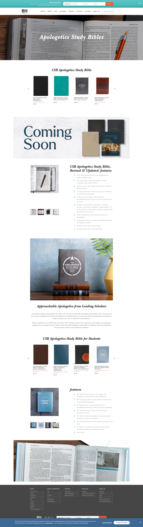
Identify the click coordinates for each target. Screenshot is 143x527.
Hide (139, 3)
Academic (62, 11)
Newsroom (101, 493)
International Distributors (87, 495)
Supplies (79, 11)
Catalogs (84, 491)
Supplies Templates (69, 495)
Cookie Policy (49, 523)
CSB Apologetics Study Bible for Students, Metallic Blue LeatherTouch (61, 368)
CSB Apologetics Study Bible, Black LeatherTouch (40, 99)
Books (43, 11)
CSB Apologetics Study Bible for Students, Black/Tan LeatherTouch (81, 368)
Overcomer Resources (35, 509)
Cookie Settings (107, 522)
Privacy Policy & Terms (104, 499)
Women (31, 493)
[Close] (140, 522)
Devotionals (33, 497)
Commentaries (50, 499)
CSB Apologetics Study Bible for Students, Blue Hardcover (102, 368)
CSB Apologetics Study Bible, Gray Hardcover (81, 98)
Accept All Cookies (121, 522)
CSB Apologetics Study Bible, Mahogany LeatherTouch (102, 99)
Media (100, 495)
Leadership (32, 495)
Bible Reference (51, 501)
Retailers (85, 488)
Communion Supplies (69, 493)
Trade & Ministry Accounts (88, 493)
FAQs (100, 497)
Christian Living (33, 491)
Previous (28, 88)
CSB (48, 491)
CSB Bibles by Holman (40, 102)
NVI (48, 497)
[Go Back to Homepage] (39, 517)
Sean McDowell (38, 370)
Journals (32, 503)
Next (114, 88)
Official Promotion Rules (104, 501)
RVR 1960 (49, 495)
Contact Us (101, 491)
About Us (96, 11)
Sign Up (109, 3)
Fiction (31, 501)
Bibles (50, 11)
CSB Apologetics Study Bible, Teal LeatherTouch (61, 98)
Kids (55, 11)
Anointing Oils (68, 491)
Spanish (71, 11)
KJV (48, 493)
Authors (87, 11)
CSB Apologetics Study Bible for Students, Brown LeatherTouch (40, 368)
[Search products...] (119, 11)
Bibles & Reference (53, 488)
